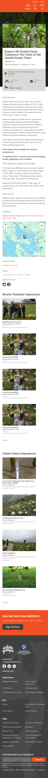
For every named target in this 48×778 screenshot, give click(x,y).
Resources (29, 727)
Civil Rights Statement (8, 769)
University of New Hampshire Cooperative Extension (24, 650)
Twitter (4, 284)
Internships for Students (34, 692)
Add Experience (31, 688)
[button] (24, 237)
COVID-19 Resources (10, 723)
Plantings (19, 274)
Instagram (14, 666)
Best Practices (9, 274)
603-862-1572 (7, 659)
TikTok (9, 666)
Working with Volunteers (12, 727)
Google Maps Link (9, 265)
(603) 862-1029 (9, 218)
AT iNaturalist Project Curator (13, 518)
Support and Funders (10, 742)
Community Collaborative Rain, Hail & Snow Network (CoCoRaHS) (18, 482)
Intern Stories (7, 711)
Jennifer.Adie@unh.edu (32, 216)
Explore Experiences (10, 681)
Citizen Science (31, 711)
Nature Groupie (8, 649)
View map (10, 76)
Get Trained (6, 688)
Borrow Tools (7, 731)
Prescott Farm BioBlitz (10, 357)
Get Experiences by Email (12, 692)
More (41, 2)
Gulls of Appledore (9, 553)
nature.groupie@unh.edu (11, 662)
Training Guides (31, 731)
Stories (5, 704)
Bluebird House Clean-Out (11, 322)
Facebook (9, 284)
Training (27, 274)
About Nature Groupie (33, 742)
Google (42, 256)
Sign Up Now (13, 627)
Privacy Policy (41, 769)
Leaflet (27, 256)
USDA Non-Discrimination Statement (26, 769)
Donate (34, 2)
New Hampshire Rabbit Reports (13, 590)
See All (5, 440)
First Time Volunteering (34, 723)
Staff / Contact (8, 746)
